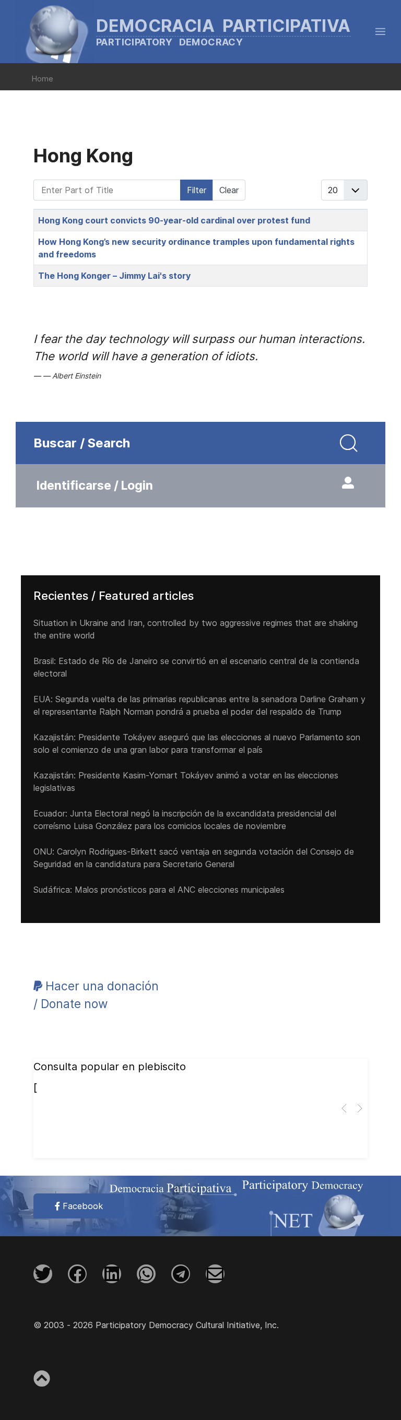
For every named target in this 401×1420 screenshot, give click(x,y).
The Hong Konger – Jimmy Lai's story (114, 275)
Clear (229, 190)
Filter (196, 190)
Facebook (81, 1206)
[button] (380, 31)
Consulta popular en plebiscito (109, 1066)
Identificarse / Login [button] (95, 485)
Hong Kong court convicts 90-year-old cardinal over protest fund (174, 220)
